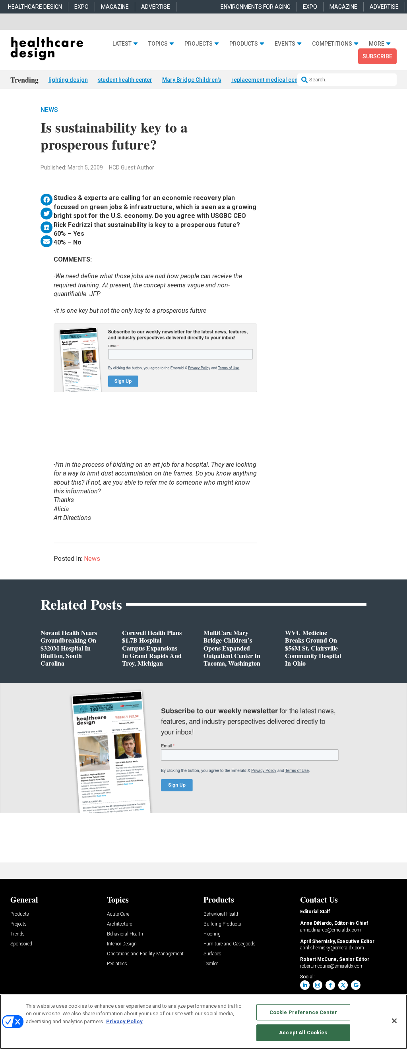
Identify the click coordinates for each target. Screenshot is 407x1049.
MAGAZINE (115, 7)
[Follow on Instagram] (317, 985)
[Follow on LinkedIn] (305, 985)
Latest (122, 43)
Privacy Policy (124, 1021)
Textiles (211, 963)
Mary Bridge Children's (191, 80)
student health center (125, 80)
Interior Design (122, 944)
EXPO (81, 7)
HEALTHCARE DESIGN (35, 7)
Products (243, 43)
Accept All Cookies (303, 1033)
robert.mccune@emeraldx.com (332, 966)
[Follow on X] (343, 985)
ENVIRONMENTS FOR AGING (256, 7)
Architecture (119, 924)
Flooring (212, 934)
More (376, 43)
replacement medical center (268, 80)
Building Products (222, 924)
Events (285, 43)
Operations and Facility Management (145, 954)
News (49, 110)
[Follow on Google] (355, 985)
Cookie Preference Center (303, 1012)
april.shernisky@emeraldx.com (332, 948)
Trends (17, 934)
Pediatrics (117, 963)
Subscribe (377, 56)
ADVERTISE (155, 7)
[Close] (394, 1021)
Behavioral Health (125, 934)
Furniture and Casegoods (230, 944)
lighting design (68, 80)
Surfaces (212, 954)
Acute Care (118, 914)
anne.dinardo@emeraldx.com (330, 930)
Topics (158, 43)
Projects (198, 43)
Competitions (332, 43)
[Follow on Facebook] (330, 985)
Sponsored (21, 944)
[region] (203, 1021)
